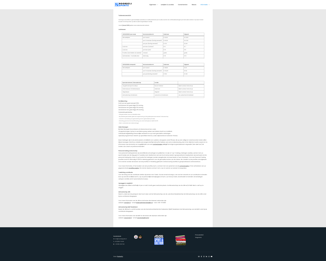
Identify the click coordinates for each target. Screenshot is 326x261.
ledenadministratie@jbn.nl (144, 203)
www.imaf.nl (128, 218)
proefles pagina (134, 168)
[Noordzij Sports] (123, 4)
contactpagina (157, 144)
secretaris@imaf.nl (143, 218)
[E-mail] (199, 256)
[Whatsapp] (209, 256)
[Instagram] (204, 256)
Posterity (120, 256)
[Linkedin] (206, 256)
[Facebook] (201, 256)
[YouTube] (211, 256)
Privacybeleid (199, 235)
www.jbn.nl (127, 203)
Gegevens (198, 237)
